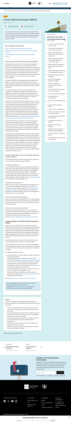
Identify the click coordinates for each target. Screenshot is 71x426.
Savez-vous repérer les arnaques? (56, 94)
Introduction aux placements (20, 286)
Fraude (5, 16)
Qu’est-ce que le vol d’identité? (56, 109)
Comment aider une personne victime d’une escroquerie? (55, 49)
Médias (43, 400)
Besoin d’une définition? (47, 403)
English (49, 3)
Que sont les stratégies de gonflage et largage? (54, 80)
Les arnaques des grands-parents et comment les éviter (56, 112)
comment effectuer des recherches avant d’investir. (23, 217)
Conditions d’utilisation (47, 407)
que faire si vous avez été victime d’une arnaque (23, 278)
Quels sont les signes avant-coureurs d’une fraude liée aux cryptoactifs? (55, 54)
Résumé (7, 56)
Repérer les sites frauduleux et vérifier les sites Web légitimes (55, 130)
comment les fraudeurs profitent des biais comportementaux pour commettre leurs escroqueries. (22, 117)
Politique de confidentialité (58, 399)
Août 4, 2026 (49, 376)
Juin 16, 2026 (56, 376)
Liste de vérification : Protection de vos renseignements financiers (56, 71)
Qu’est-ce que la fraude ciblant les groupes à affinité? (18, 48)
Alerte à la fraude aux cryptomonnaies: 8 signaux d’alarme (55, 85)
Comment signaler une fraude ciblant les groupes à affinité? (20, 54)
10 (49, 420)
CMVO (42, 405)
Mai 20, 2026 (62, 376)
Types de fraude (27, 11)
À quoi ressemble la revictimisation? (53, 97)
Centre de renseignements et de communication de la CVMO (24, 260)
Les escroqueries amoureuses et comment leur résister (56, 90)
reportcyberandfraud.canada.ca (29, 274)
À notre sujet (30, 398)
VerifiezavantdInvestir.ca (34, 177)
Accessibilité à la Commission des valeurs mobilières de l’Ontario (60, 404)
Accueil (5, 11)
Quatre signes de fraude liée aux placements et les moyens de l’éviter (56, 66)
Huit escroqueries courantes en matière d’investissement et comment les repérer (56, 60)
